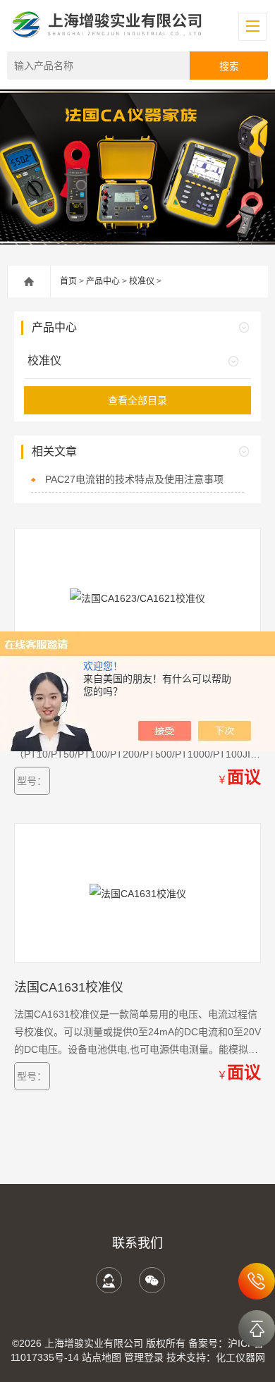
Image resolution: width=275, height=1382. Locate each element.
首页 (68, 281)
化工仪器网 (240, 1357)
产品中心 (103, 281)
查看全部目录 (137, 400)
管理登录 (144, 1357)
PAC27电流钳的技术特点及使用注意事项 (134, 479)
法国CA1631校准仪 (68, 987)
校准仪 (141, 281)
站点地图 (101, 1357)
